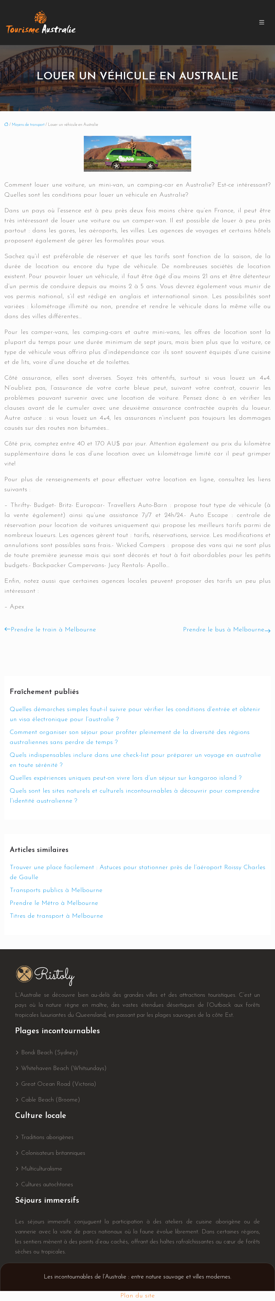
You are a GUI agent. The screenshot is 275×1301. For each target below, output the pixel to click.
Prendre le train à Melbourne (53, 630)
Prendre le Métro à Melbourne (54, 903)
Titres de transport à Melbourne (56, 916)
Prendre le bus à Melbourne (223, 630)
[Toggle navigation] (262, 22)
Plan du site (137, 1296)
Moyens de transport (28, 125)
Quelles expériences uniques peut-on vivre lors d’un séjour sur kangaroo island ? (126, 778)
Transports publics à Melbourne (56, 890)
